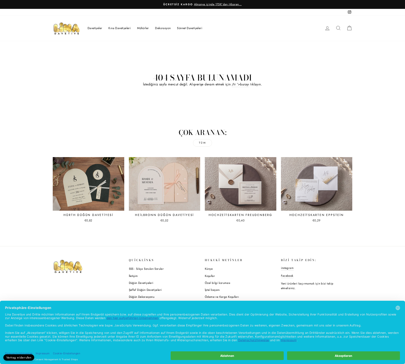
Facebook (287, 276)
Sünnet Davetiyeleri (189, 28)
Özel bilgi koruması (218, 283)
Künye (209, 269)
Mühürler (143, 28)
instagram (287, 268)
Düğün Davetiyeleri (141, 283)
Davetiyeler (95, 28)
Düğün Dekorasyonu (142, 297)
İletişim (133, 276)
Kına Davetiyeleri (119, 28)
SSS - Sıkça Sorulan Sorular (146, 269)
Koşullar (210, 276)
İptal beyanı (212, 290)
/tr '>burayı (240, 84)
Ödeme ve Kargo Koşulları (222, 297)
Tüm (202, 143)
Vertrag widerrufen (18, 357)
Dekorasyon (163, 28)
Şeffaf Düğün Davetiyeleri (145, 290)
